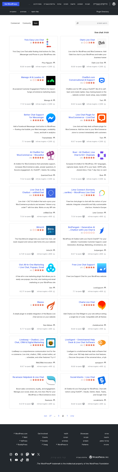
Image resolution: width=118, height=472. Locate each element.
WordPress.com (20, 434)
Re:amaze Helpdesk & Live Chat (28, 377)
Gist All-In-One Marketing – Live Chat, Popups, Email (31, 265)
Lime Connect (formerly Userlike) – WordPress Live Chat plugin (79, 191)
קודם (72, 416)
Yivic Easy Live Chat (34, 40)
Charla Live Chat (87, 302)
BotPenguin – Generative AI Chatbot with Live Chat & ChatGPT (81, 228)
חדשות (106, 437)
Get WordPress (10, 4)
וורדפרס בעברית (81, 457)
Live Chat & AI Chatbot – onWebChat (33, 191)
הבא (45, 416)
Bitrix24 (40, 227)
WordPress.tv (62, 444)
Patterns (85, 444)
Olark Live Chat (87, 40)
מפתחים (65, 441)
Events (45, 437)
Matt (24, 437)
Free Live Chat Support (83, 264)
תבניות (86, 437)
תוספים (85, 441)
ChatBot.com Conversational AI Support (82, 78)
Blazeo (40, 302)
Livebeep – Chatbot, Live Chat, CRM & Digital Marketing (29, 341)
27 (50, 416)
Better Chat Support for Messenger (34, 116)
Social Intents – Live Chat (82, 377)
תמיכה (65, 437)
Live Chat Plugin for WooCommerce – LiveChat (82, 116)
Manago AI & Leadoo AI (32, 77)
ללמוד (66, 434)
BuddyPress (21, 444)
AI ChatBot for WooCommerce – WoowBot (30, 153)
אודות (107, 434)
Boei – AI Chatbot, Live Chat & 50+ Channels (84, 153)
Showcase (84, 434)
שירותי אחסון (104, 441)
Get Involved (43, 434)
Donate (44, 441)
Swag (44, 444)
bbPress (23, 441)
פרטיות (106, 444)
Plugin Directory (103, 12)
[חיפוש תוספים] (77, 23)
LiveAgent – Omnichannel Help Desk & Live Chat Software (80, 341)
